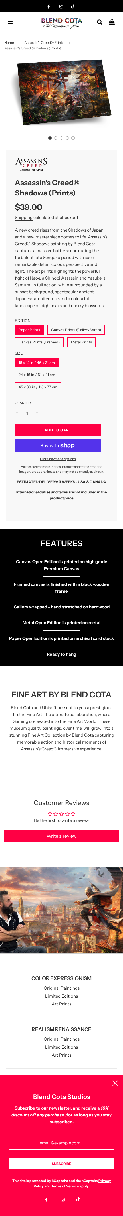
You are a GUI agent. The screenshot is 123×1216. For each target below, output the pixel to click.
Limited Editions (61, 996)
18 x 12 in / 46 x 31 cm (37, 362)
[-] (17, 413)
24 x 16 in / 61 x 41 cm (37, 374)
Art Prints (61, 1004)
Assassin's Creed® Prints (44, 42)
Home (9, 42)
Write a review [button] (61, 836)
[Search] (102, 23)
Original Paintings (62, 988)
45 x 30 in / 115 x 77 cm (38, 387)
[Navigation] (10, 23)
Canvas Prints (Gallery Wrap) (76, 329)
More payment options (58, 459)
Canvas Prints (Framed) (39, 342)
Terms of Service (65, 1186)
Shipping (24, 217)
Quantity (23, 403)
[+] (37, 413)
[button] (50, 138)
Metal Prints (81, 342)
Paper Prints (29, 329)
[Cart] (114, 23)
